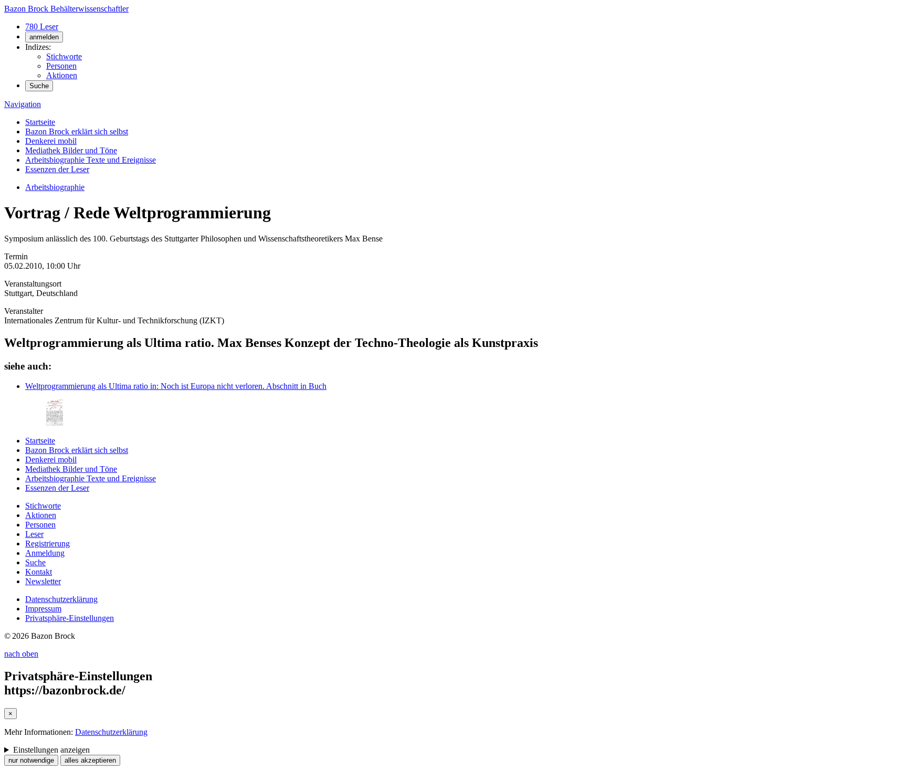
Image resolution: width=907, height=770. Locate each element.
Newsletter (43, 581)
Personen (61, 65)
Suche (39, 86)
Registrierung (47, 543)
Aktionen (61, 75)
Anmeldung (45, 553)
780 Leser (41, 26)
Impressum (43, 608)
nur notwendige (31, 760)
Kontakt (38, 571)
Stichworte (64, 56)
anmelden (44, 37)
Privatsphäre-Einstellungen (69, 618)
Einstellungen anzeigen (51, 749)
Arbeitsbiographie (55, 187)
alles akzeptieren (90, 760)
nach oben (21, 653)
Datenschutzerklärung (61, 599)
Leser (34, 534)
